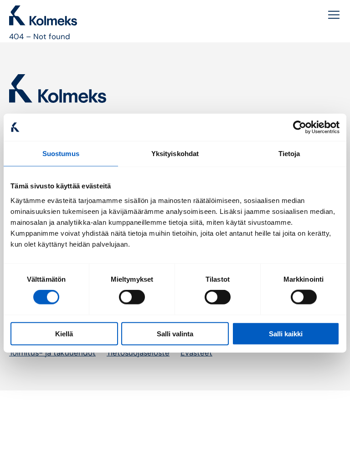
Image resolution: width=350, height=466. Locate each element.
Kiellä (64, 333)
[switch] (132, 297)
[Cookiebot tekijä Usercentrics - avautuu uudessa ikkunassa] (300, 127)
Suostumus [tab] (60, 153)
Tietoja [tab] (289, 153)
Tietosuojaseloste (138, 353)
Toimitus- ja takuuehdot (52, 353)
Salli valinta (175, 333)
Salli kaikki (286, 333)
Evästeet (196, 353)
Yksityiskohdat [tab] (175, 153)
